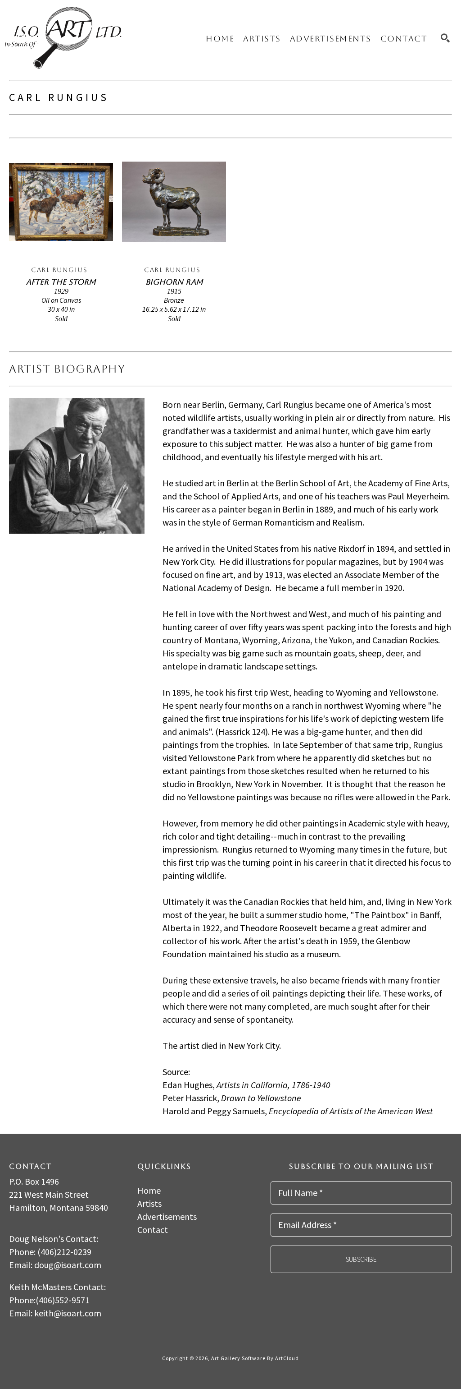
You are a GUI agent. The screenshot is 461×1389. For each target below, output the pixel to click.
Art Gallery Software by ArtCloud (255, 1358)
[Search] (445, 37)
